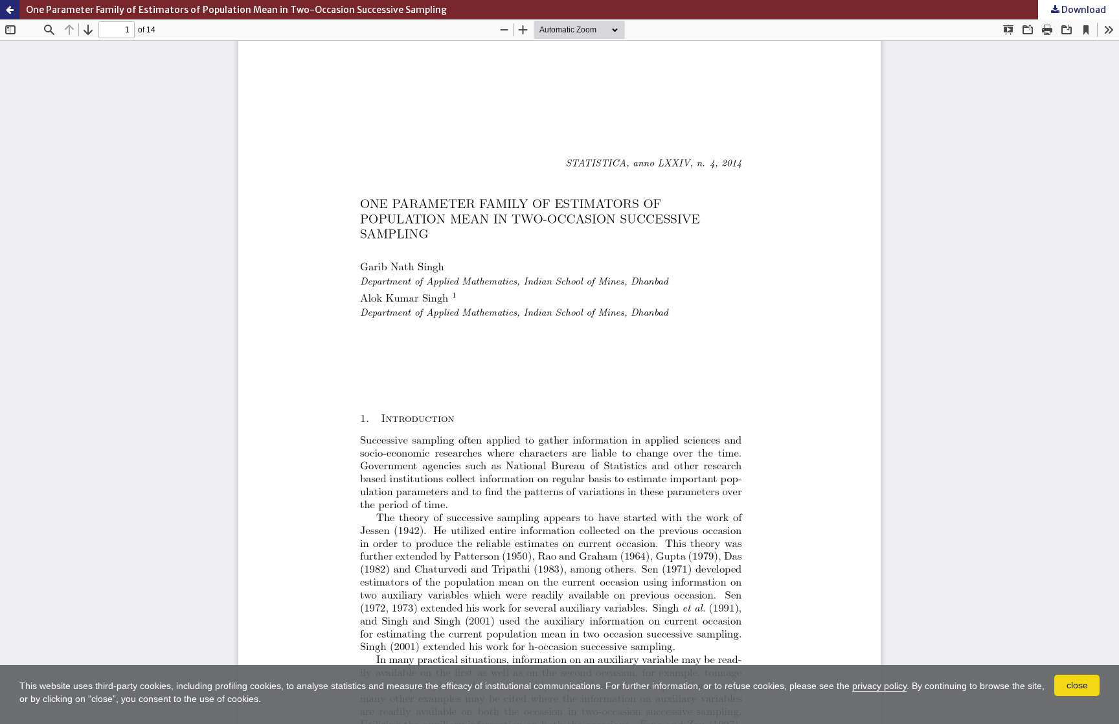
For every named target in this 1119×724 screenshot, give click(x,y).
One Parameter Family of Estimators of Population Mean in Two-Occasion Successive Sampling (236, 10)
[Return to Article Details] (9, 9)
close (1077, 685)
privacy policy (879, 686)
